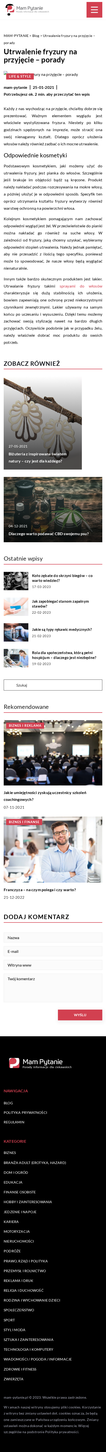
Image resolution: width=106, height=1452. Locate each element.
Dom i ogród (16, 1172)
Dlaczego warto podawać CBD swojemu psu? (49, 533)
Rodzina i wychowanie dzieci (32, 1300)
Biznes (10, 1153)
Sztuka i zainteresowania (28, 1339)
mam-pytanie (15, 87)
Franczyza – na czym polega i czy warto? (40, 889)
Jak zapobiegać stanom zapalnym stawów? (60, 603)
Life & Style (20, 76)
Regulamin (14, 1122)
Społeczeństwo (19, 1310)
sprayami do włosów (81, 286)
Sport (9, 1320)
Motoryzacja (17, 1231)
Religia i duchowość (24, 1290)
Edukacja (13, 1182)
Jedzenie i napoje (20, 1212)
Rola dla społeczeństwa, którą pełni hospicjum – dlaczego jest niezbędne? (64, 655)
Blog (8, 1103)
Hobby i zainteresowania (28, 1202)
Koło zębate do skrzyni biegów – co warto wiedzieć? (62, 578)
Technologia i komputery (28, 1349)
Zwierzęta (13, 1379)
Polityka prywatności (25, 1112)
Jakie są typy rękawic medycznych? (62, 629)
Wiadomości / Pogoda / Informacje (38, 1359)
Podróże (12, 1251)
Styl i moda (14, 1330)
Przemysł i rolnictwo (25, 1271)
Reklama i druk (18, 1281)
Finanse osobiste (20, 1192)
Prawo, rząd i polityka (26, 1261)
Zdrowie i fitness (20, 1369)
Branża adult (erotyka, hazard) (35, 1163)
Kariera (11, 1222)
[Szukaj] (10, 685)
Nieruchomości (19, 1241)
